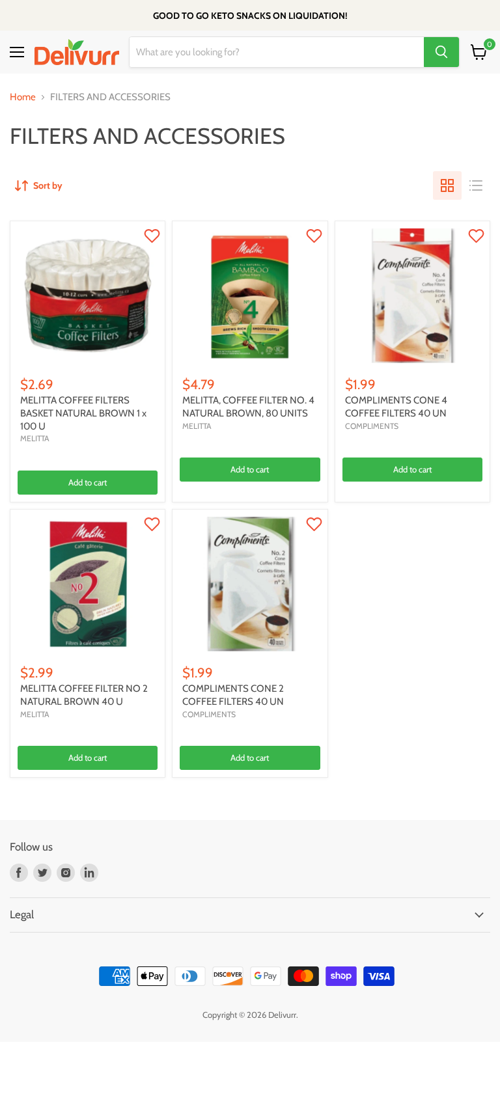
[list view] (476, 185)
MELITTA (34, 438)
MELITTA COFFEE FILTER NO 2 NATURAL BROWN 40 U (84, 695)
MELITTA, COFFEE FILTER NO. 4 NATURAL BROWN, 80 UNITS (248, 406)
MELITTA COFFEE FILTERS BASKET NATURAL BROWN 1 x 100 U (83, 412)
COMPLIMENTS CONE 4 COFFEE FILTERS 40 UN (396, 406)
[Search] (441, 52)
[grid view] (447, 185)
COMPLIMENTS (371, 426)
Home (23, 97)
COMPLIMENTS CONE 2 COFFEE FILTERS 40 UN (233, 695)
